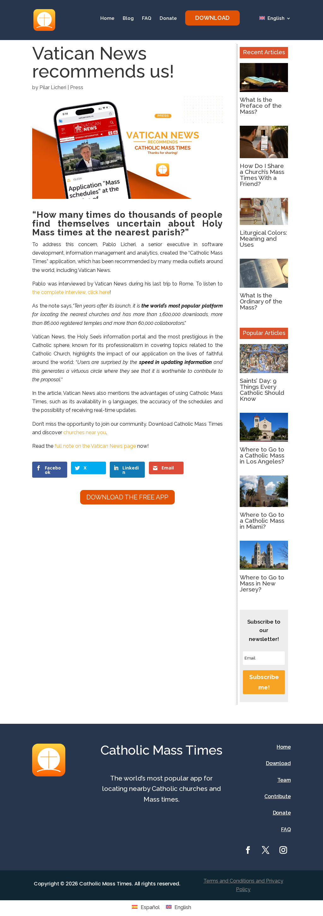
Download (278, 763)
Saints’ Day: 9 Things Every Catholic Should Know (262, 389)
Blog (128, 18)
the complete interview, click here (70, 292)
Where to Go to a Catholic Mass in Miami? (262, 520)
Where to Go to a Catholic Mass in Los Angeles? (262, 455)
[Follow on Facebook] (247, 850)
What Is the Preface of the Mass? (261, 105)
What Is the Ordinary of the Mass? (261, 301)
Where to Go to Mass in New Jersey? (262, 583)
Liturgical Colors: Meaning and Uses (263, 238)
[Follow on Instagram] (283, 850)
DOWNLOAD (212, 17)
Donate (168, 18)
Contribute (277, 796)
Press (76, 87)
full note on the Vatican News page (95, 446)
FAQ (146, 18)
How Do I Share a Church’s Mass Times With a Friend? (262, 174)
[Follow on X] (265, 850)
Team (284, 780)
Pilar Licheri (52, 87)
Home (107, 18)
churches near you (84, 432)
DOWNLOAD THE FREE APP (127, 497)
